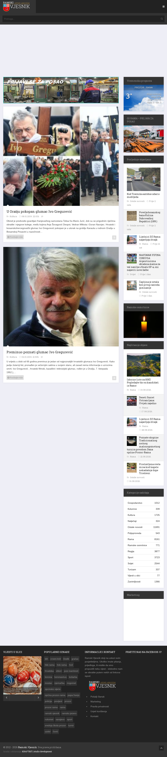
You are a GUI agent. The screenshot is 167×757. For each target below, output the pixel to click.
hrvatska (49, 671)
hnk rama (62, 665)
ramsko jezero (69, 713)
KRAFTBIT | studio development (37, 751)
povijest (58, 701)
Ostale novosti (137, 201)
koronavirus (60, 677)
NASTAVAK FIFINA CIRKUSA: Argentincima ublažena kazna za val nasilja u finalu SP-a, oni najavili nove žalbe (143, 262)
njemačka (59, 683)
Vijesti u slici (144, 575)
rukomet (49, 719)
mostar (48, 683)
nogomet (71, 683)
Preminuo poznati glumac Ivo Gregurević (40, 352)
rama (62, 707)
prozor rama (51, 707)
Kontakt (94, 716)
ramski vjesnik (52, 713)
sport (69, 719)
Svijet (133, 274)
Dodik (66, 659)
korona (48, 677)
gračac (75, 659)
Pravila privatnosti (100, 706)
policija (48, 701)
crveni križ (55, 659)
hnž (71, 665)
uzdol (47, 731)
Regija (144, 551)
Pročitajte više (16, 237)
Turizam (144, 569)
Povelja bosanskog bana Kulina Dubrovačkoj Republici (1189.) (149, 217)
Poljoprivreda (144, 533)
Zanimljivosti (144, 581)
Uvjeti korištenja (99, 711)
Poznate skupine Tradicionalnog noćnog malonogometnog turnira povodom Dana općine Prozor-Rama (143, 445)
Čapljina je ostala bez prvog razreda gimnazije (149, 284)
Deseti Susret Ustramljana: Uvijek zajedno (147, 400)
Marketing (96, 701)
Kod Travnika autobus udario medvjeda (143, 195)
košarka (73, 677)
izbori (59, 671)
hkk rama (49, 665)
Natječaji (144, 521)
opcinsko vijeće (53, 689)
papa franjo (73, 695)
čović (55, 731)
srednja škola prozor (55, 725)
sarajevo (60, 719)
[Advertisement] (83, 52)
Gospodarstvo (144, 503)
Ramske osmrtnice (144, 545)
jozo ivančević (71, 671)
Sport (144, 557)
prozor (68, 701)
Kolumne (144, 509)
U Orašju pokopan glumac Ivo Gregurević (39, 211)
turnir (71, 725)
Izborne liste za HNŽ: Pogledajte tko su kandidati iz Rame (143, 382)
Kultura (13, 216)
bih (46, 659)
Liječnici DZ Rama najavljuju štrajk (149, 238)
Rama (145, 243)
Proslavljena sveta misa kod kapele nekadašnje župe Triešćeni (149, 469)
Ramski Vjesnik (27, 747)
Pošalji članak (98, 696)
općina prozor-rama (55, 695)
